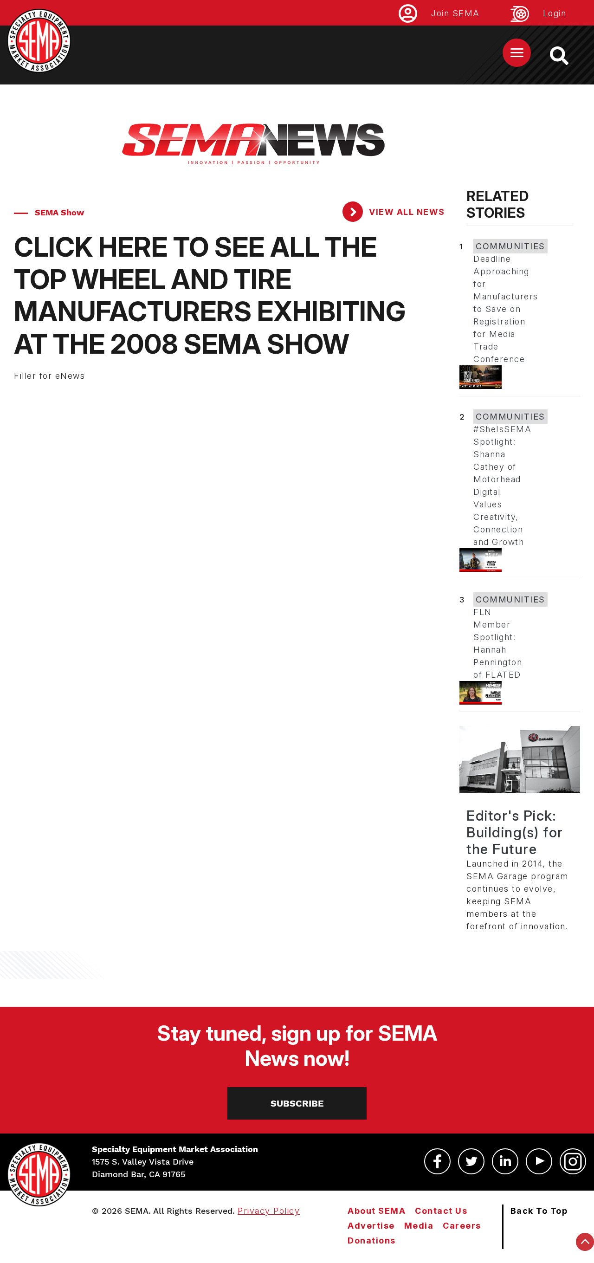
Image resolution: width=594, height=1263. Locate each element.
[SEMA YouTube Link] (539, 1161)
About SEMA (377, 1211)
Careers (462, 1226)
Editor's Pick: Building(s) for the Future (514, 832)
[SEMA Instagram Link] (573, 1161)
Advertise (371, 1226)
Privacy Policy (269, 1211)
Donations (372, 1240)
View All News (406, 212)
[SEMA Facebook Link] (437, 1161)
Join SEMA (455, 13)
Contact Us (441, 1211)
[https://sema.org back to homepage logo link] (567, 55)
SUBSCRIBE (297, 1103)
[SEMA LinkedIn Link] (505, 1161)
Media (419, 1226)
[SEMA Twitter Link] (471, 1161)
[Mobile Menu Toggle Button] (517, 52)
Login (555, 13)
